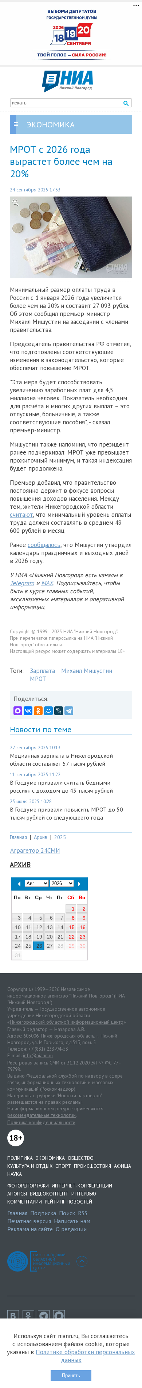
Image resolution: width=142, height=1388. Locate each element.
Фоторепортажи (28, 1185)
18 (28, 937)
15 (72, 927)
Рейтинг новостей (68, 1201)
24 (18, 946)
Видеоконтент (49, 1193)
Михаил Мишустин (86, 671)
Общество (81, 1158)
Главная (18, 837)
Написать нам (72, 1221)
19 (39, 937)
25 (28, 946)
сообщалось (44, 545)
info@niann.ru (38, 1055)
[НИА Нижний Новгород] (67, 90)
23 (83, 937)
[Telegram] (68, 710)
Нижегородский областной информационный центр (66, 1022)
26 (39, 946)
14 (60, 927)
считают (21, 515)
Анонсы (17, 1193)
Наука (14, 1174)
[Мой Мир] (48, 710)
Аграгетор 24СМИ (35, 850)
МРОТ (38, 679)
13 (50, 927)
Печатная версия (29, 1221)
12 (39, 927)
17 (18, 937)
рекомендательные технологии (41, 1115)
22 (72, 937)
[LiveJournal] (58, 710)
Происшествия (92, 1166)
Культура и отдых (29, 1166)
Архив (40, 837)
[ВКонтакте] (28, 710)
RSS (82, 1213)
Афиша (122, 1166)
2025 (60, 837)
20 (50, 937)
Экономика (50, 1158)
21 (60, 937)
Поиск (67, 1213)
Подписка (43, 1213)
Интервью (83, 1193)
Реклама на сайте (30, 1229)
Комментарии (24, 1201)
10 (18, 927)
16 (83, 927)
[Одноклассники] (38, 710)
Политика (20, 1158)
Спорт (63, 1166)
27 (50, 946)
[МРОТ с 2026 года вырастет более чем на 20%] (71, 237)
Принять (71, 1375)
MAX (47, 583)
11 (28, 927)
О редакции (71, 1229)
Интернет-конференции (82, 1185)
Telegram (22, 583)
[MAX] (17, 710)
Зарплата (42, 671)
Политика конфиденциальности (41, 1122)
